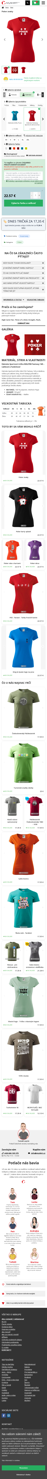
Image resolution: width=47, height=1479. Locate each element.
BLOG (4, 1321)
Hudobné (5, 1393)
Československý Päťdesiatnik (23, 733)
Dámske (28, 95)
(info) (23, 228)
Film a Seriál (6, 1385)
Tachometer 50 (12, 1107)
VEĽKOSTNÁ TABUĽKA (34, 135)
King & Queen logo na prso (23, 672)
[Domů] (3, 7)
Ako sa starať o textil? (10, 1334)
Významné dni (29, 1395)
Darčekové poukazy (9, 1369)
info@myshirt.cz (38, 1153)
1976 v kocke (24, 1076)
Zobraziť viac (24, 323)
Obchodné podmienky (10, 1342)
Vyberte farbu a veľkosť (23, 203)
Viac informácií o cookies (11, 1460)
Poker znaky (23, 477)
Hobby (4, 1390)
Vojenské (28, 1393)
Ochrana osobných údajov (12, 1339)
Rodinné (27, 1377)
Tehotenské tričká (31, 1387)
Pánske (14, 95)
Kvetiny (5, 1398)
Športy (7, 7)
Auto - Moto (6, 1372)
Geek (4, 1387)
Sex (25, 1380)
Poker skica (34, 563)
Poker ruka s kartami (12, 563)
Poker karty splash (23, 531)
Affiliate (5, 1337)
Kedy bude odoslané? (35, 155)
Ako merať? (6, 1332)
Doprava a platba (8, 1329)
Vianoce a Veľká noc (32, 1390)
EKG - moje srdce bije (10, 1380)
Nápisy (27, 1367)
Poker (11, 7)
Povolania (28, 1369)
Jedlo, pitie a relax (9, 1395)
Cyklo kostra (23, 879)
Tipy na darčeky (8, 1364)
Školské (27, 1385)
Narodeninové (29, 1364)
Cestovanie (6, 1377)
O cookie (5, 1347)
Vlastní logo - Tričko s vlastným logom (23, 1021)
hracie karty (24, 236)
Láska (4, 1400)
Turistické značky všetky (23, 788)
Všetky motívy (7, 1367)
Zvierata (27, 1398)
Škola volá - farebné (24, 933)
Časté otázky (7, 1324)
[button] (36, 2)
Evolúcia (5, 1382)
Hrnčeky (5, 1374)
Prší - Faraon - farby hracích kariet (23, 617)
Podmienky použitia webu (12, 1345)
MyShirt (27, 1400)
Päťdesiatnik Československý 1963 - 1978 (35, 821)
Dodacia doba (7, 1327)
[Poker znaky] (12, 345)
